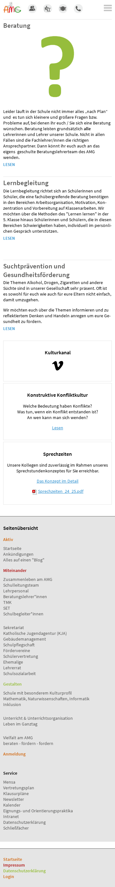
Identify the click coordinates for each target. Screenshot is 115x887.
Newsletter (13, 799)
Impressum (14, 865)
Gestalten (12, 684)
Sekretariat (13, 627)
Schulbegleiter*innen (23, 614)
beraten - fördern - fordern (28, 743)
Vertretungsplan (18, 788)
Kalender (11, 805)
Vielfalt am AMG (18, 737)
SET (6, 608)
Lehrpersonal (16, 591)
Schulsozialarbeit (19, 673)
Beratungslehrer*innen (25, 596)
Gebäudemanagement (24, 639)
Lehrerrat (12, 668)
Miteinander (15, 570)
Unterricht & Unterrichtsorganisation (38, 718)
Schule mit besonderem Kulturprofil (37, 693)
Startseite (12, 548)
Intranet (11, 816)
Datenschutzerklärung (24, 822)
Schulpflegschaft (18, 645)
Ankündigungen (18, 554)
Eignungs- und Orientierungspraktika (38, 811)
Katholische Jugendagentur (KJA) (35, 633)
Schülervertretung (20, 656)
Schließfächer (16, 828)
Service (10, 773)
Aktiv (8, 539)
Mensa (9, 782)
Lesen (9, 164)
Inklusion (12, 704)
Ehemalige (13, 662)
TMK (7, 602)
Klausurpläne (16, 793)
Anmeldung (14, 754)
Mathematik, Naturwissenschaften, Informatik (46, 699)
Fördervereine (16, 650)
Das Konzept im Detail (58, 481)
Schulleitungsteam (21, 585)
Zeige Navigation (108, 8)
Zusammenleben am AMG (27, 579)
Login (8, 876)
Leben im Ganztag (20, 724)
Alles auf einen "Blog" (23, 560)
